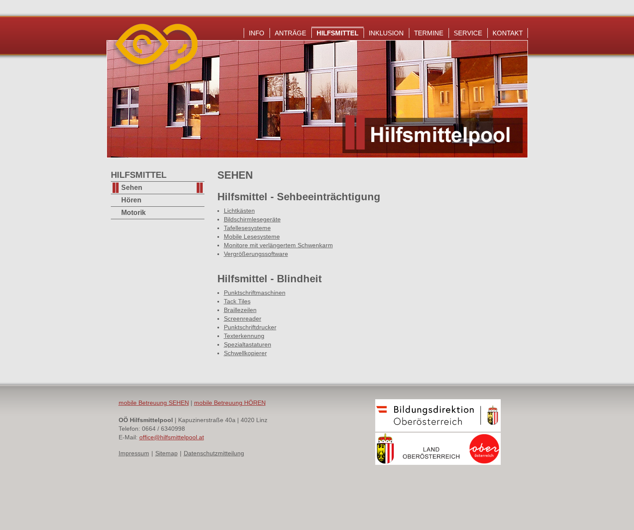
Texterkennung (244, 335)
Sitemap (166, 453)
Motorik (133, 212)
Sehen (131, 187)
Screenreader (242, 318)
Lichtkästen (239, 210)
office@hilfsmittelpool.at (171, 437)
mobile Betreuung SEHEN (154, 402)
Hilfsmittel (337, 33)
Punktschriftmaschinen (255, 292)
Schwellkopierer (245, 353)
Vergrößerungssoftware (256, 253)
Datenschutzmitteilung (214, 453)
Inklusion (386, 33)
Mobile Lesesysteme (252, 236)
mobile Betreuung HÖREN (230, 402)
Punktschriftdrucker (250, 327)
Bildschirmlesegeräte (252, 219)
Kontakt (508, 33)
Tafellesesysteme (247, 227)
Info (256, 33)
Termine (428, 33)
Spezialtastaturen (247, 344)
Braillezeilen (240, 309)
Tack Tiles (237, 301)
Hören (131, 200)
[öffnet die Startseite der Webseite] (154, 73)
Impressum (134, 453)
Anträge (290, 33)
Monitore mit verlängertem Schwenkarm (278, 245)
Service (468, 33)
